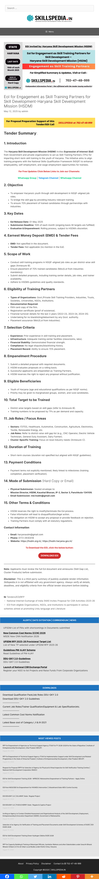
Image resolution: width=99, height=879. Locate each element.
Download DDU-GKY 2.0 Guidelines (21, 699)
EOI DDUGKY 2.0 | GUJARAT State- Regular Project (21, 796)
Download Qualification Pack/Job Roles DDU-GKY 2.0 (30, 695)
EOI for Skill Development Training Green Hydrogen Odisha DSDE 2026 (28, 836)
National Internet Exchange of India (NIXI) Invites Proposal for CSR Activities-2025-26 (51, 601)
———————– (11, 726)
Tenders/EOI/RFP (15, 597)
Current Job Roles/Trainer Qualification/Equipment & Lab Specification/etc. (41, 706)
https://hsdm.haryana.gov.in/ (57, 541)
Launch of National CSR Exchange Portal (25, 657)
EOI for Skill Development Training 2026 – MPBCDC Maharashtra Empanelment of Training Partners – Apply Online (44, 779)
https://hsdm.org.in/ (31, 541)
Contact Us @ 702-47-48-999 (67, 863)
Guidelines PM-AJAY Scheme (19, 640)
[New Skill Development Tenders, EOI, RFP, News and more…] (49, 18)
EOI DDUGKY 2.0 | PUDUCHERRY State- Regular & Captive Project (27, 805)
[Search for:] (49, 8)
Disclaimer (46, 863)
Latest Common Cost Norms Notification (24, 714)
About (20, 863)
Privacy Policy (32, 863)
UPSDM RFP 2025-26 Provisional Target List (27, 631)
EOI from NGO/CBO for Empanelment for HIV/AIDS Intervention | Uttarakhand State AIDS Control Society (40, 787)
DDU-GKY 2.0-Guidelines (17, 648)
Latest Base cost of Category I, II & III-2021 (25, 722)
